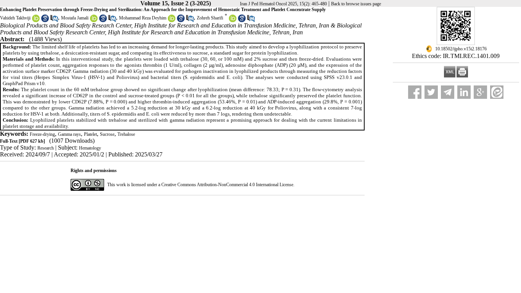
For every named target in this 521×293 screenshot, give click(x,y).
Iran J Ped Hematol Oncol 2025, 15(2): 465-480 (283, 3)
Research (45, 148)
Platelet (90, 134)
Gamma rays (69, 134)
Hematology (90, 148)
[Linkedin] (464, 92)
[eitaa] (496, 92)
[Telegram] (447, 92)
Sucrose (107, 134)
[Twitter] (431, 92)
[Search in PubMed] (54, 20)
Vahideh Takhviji (15, 18)
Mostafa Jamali (74, 18)
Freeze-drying (42, 134)
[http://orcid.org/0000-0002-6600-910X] (232, 20)
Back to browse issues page (356, 3)
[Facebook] (414, 92)
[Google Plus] (480, 92)
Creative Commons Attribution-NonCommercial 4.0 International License (227, 184)
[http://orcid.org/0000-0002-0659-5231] (36, 20)
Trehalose (126, 134)
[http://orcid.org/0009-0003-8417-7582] (94, 20)
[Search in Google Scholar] (45, 20)
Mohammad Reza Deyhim (142, 18)
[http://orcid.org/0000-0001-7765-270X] (171, 20)
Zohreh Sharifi (210, 18)
